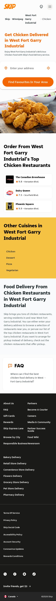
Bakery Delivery (12, 457)
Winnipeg (17, 19)
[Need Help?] (41, 7)
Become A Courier (38, 409)
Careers (32, 416)
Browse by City (11, 437)
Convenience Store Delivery (18, 469)
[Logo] (10, 6)
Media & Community (39, 422)
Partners (32, 403)
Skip (7, 19)
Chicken (46, 19)
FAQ (5, 409)
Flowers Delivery (12, 476)
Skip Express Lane (13, 428)
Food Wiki (33, 437)
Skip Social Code (11, 527)
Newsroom (34, 443)
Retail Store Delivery (14, 463)
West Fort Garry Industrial (30, 19)
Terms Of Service (11, 513)
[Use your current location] (48, 68)
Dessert (10, 257)
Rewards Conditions (13, 556)
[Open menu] (50, 7)
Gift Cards (9, 416)
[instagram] (25, 576)
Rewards (8, 422)
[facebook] (15, 576)
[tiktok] (35, 576)
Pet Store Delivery (13, 488)
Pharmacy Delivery (13, 494)
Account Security (11, 541)
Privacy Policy (10, 520)
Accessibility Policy (12, 534)
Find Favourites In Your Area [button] (28, 82)
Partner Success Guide (36, 430)
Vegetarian (12, 270)
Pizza (9, 264)
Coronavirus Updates (13, 549)
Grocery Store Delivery (16, 482)
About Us (8, 403)
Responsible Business (15, 443)
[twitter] (6, 576)
